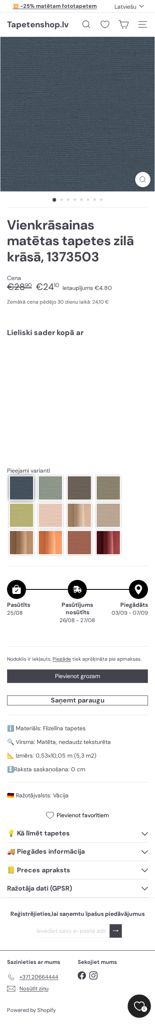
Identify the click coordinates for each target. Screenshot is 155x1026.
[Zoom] (142, 179)
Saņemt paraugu (78, 700)
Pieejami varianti (28, 470)
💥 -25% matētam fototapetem (54, 6)
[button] (21, 488)
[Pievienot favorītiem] (137, 360)
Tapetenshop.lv (38, 24)
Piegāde (61, 659)
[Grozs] (123, 24)
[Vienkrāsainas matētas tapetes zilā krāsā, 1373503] (77, 368)
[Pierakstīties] (116, 931)
